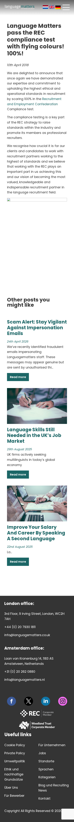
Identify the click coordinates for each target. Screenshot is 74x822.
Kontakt (44, 798)
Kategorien (47, 777)
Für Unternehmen (51, 745)
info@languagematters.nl (24, 680)
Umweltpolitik (14, 761)
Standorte (46, 761)
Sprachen (46, 769)
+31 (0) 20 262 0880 (19, 671)
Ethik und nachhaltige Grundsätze (13, 774)
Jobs (42, 753)
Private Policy (14, 753)
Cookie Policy (14, 745)
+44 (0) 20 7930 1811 (20, 627)
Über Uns (11, 787)
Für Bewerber (14, 796)
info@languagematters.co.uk (27, 635)
